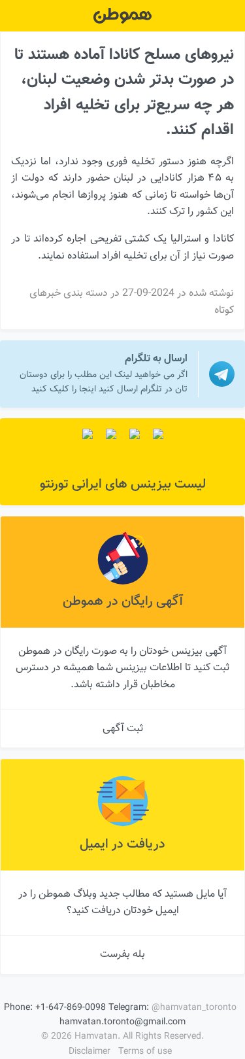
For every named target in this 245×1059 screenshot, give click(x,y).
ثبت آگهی (123, 729)
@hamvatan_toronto (194, 1008)
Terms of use (145, 1052)
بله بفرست (122, 954)
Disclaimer (89, 1052)
